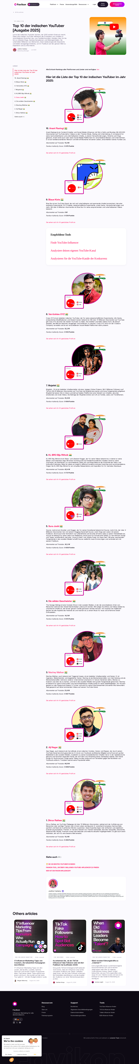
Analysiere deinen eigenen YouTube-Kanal (73, 250)
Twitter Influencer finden (107, 1012)
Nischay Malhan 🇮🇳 (57, 672)
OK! (35, 1054)
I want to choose (22, 1054)
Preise (62, 4)
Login (94, 4)
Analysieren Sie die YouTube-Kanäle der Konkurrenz (79, 258)
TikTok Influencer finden (107, 1009)
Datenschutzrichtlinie (77, 1012)
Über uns (44, 1009)
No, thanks (8, 1054)
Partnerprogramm (47, 1015)
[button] (34, 4)
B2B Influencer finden (106, 1015)
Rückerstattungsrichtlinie (78, 1015)
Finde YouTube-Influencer (64, 242)
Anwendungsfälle (71, 4)
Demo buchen (103, 4)
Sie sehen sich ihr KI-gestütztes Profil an (60, 153)
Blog (43, 1006)
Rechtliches (74, 1006)
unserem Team (114, 1038)
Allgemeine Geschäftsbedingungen (82, 1009)
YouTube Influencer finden (108, 1006)
